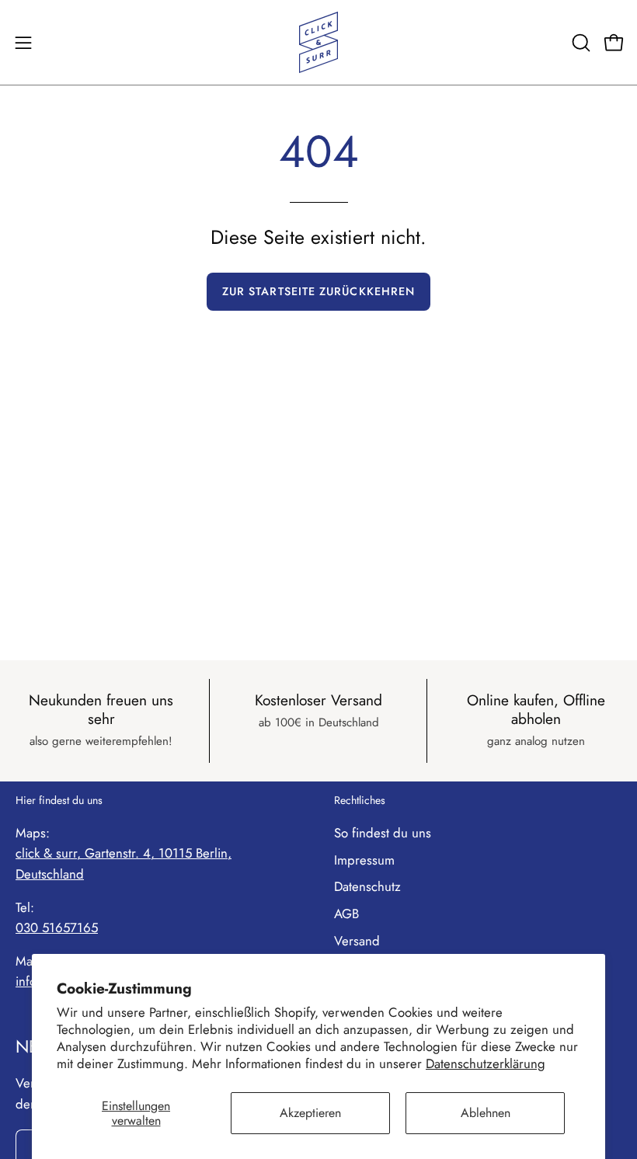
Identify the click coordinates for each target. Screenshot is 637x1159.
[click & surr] (318, 42)
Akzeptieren (310, 1113)
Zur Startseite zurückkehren (318, 291)
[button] (579, 43)
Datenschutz (367, 886)
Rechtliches (359, 801)
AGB (346, 913)
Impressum (364, 860)
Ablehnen (485, 1113)
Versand (357, 940)
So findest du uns (382, 832)
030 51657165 (57, 927)
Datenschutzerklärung (485, 1063)
